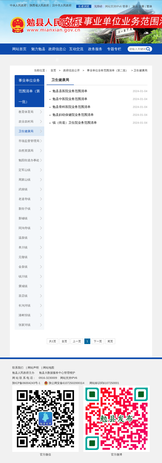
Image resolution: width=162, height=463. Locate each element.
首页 (53, 70)
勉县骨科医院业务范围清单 (71, 106)
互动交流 (76, 49)
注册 (141, 6)
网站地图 (48, 367)
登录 (125, 6)
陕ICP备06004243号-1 (26, 383)
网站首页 (19, 49)
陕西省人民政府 (39, 5)
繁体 (149, 6)
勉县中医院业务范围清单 (70, 99)
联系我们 (17, 367)
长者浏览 (83, 6)
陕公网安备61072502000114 (66, 383)
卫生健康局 (60, 80)
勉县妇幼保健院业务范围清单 (73, 114)
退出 (135, 6)
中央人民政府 (18, 5)
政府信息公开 (57, 54)
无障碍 (98, 6)
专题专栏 (114, 49)
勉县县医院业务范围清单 (70, 91)
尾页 (110, 341)
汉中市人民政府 (62, 5)
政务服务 (95, 49)
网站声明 (33, 367)
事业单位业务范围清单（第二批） (107, 70)
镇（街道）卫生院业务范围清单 (75, 122)
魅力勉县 (38, 49)
